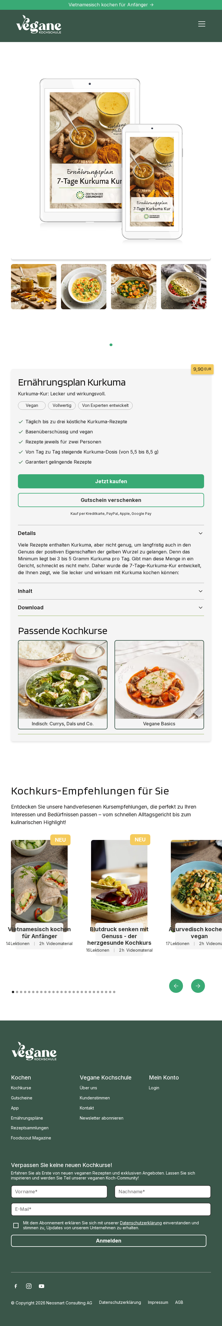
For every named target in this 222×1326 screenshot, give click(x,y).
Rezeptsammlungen (30, 1127)
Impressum (158, 1302)
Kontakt (87, 1107)
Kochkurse (21, 1087)
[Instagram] (28, 1286)
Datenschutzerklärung (141, 1222)
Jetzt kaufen (111, 481)
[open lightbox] (111, 159)
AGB (179, 1302)
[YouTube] (41, 1286)
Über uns (88, 1087)
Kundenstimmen (95, 1097)
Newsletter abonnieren (101, 1118)
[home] (39, 24)
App (15, 1107)
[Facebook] (15, 1286)
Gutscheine (21, 1097)
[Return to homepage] (34, 1051)
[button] (200, 24)
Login (154, 1087)
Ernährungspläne (27, 1118)
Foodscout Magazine (31, 1137)
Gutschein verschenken (111, 500)
